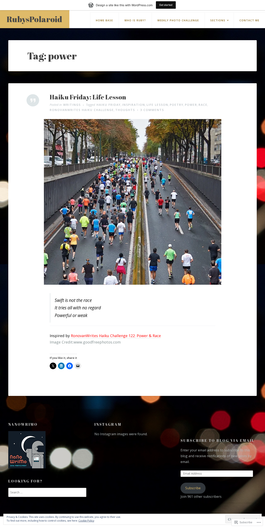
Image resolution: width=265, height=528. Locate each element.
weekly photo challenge (178, 20)
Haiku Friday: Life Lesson (88, 97)
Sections (217, 20)
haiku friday (108, 105)
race (203, 105)
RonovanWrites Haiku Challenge (82, 110)
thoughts (125, 110)
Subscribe (193, 488)
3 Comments (152, 110)
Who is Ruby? (135, 20)
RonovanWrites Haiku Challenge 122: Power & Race (116, 335)
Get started (165, 4)
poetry (176, 105)
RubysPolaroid (34, 19)
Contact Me (249, 20)
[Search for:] (47, 492)
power (191, 105)
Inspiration (133, 105)
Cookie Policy (86, 520)
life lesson (157, 105)
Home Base (104, 20)
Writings (72, 105)
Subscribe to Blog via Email (217, 440)
